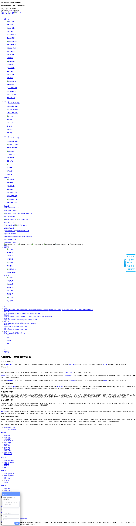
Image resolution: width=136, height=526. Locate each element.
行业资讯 (6, 352)
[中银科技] (68, 14)
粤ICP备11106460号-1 (21, 518)
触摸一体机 (9, 364)
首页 (5, 18)
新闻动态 (6, 351)
